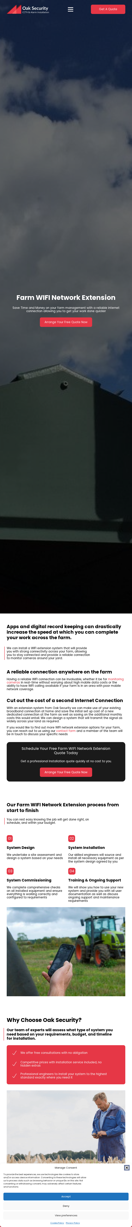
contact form (66, 731)
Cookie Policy (57, 1222)
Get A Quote (108, 9)
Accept (66, 1196)
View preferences (66, 1215)
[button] (127, 1167)
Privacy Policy (73, 1222)
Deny (66, 1206)
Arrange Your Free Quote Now (66, 322)
